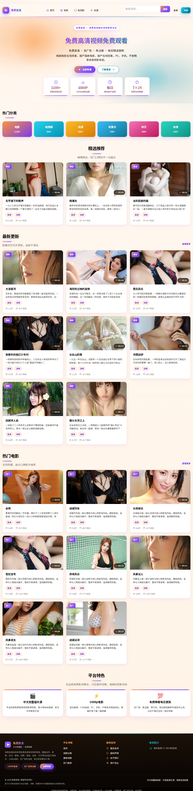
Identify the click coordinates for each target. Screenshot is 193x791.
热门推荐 (67, 762)
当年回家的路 (140, 201)
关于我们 (114, 757)
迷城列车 (74, 508)
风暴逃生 (11, 640)
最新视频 (67, 757)
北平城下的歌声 (15, 201)
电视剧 (81, 10)
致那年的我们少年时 (17, 354)
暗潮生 (73, 201)
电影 (66, 10)
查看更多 (186, 243)
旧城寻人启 (12, 420)
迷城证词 (74, 640)
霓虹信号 (11, 574)
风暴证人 (138, 574)
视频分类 (67, 753)
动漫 (96, 10)
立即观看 (87, 69)
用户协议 (114, 762)
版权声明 (114, 753)
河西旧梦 (138, 354)
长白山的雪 (75, 354)
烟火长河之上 (77, 420)
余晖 (8, 508)
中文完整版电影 (154, 780)
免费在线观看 (182, 780)
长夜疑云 (138, 508)
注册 (186, 10)
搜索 (165, 8)
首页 (52, 10)
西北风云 (138, 289)
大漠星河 (11, 289)
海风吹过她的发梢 (79, 289)
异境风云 (74, 574)
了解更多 (106, 69)
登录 (176, 10)
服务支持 (114, 748)
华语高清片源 (168, 780)
